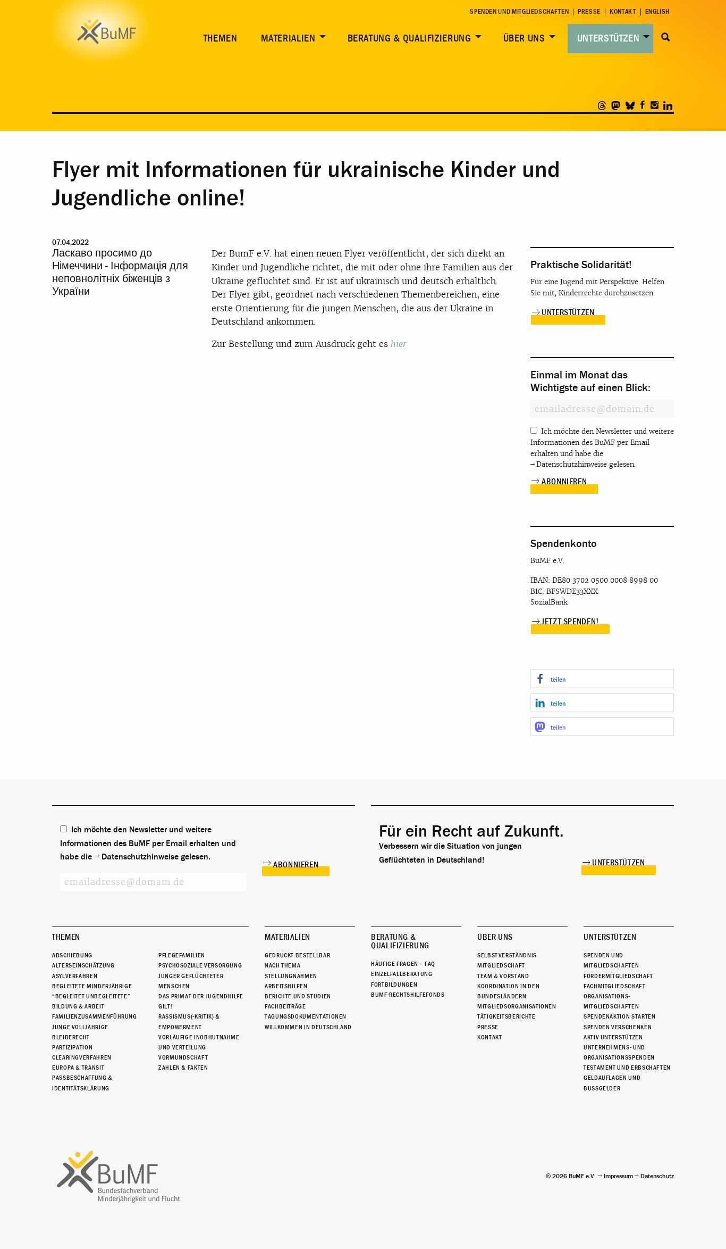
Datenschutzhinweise (571, 464)
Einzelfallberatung (402, 974)
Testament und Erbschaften (627, 1067)
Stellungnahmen (291, 976)
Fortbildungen (394, 984)
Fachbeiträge (285, 1006)
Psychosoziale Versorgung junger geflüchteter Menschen (200, 975)
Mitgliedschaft (501, 965)
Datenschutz (657, 1176)
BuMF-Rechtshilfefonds (407, 994)
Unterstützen (608, 38)
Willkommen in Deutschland (308, 1027)
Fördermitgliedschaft (618, 976)
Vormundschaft (183, 1057)
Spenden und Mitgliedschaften (519, 12)
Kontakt (623, 12)
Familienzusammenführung (94, 1016)
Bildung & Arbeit (78, 1006)
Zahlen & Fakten (183, 1067)
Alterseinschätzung (83, 965)
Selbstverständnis (507, 955)
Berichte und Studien (298, 996)
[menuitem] (218, 38)
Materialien (288, 38)
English (657, 12)
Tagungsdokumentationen (306, 1016)
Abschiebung (72, 955)
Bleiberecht (71, 1037)
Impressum (618, 1176)
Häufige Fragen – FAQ (403, 963)
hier (399, 344)
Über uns (524, 38)
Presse (589, 12)
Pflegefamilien (181, 955)
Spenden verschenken (618, 1027)
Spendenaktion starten (619, 1016)
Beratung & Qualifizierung (409, 38)
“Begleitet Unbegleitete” (91, 996)
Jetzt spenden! (570, 621)
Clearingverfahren (82, 1057)
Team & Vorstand (503, 976)
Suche (665, 37)
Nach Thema (282, 965)
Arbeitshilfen (286, 986)
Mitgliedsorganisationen (516, 1006)
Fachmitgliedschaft (615, 986)
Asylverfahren (74, 976)
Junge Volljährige (80, 1027)
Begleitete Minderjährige (92, 986)
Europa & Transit (78, 1067)
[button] (602, 678)
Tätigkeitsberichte (506, 1016)
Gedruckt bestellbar (297, 955)
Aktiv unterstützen (613, 1037)
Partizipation (72, 1047)
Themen (221, 38)
